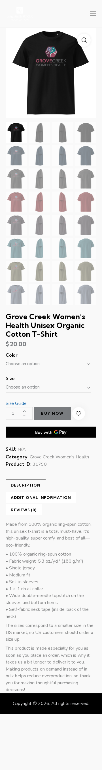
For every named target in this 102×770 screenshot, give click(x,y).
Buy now (52, 413)
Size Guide (16, 403)
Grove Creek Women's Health (59, 457)
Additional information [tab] (41, 497)
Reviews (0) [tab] (24, 510)
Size (10, 378)
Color (12, 355)
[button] (84, 40)
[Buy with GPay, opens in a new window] (51, 432)
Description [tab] (26, 485)
